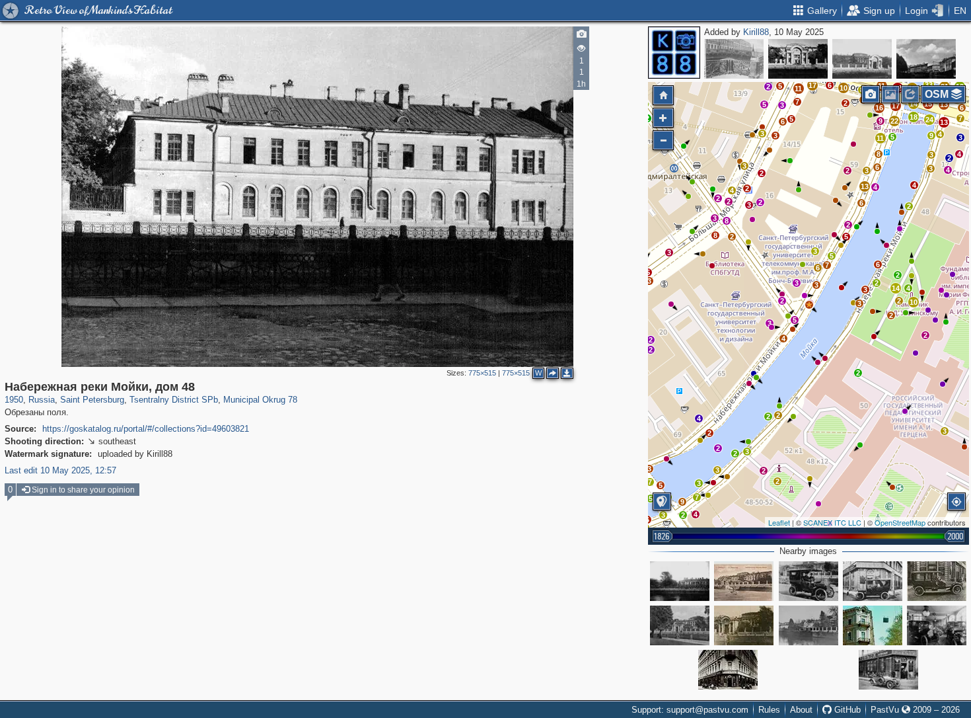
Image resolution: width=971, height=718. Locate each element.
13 (865, 186)
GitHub (846, 710)
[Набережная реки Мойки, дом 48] (809, 305)
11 (798, 89)
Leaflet (779, 522)
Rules (769, 710)
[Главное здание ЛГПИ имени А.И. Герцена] (743, 625)
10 (843, 88)
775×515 (482, 373)
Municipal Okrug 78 (260, 400)
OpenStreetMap (900, 522)
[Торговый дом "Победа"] (936, 625)
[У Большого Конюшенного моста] (734, 59)
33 (929, 85)
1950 (14, 400)
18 (913, 117)
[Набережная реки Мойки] (679, 625)
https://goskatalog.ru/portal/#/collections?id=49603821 (145, 429)
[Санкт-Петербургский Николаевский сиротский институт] (862, 59)
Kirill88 (756, 32)
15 (928, 104)
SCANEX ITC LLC (832, 522)
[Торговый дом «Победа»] (872, 581)
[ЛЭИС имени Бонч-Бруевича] (872, 625)
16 (879, 108)
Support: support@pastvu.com (689, 710)
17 (896, 106)
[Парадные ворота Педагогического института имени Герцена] (798, 59)
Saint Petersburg (92, 400)
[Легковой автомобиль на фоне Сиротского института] (808, 581)
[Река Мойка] (926, 59)
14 (913, 104)
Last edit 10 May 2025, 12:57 (60, 470)
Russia (41, 400)
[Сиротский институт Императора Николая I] (743, 581)
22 (894, 121)
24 (929, 120)
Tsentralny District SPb (173, 400)
